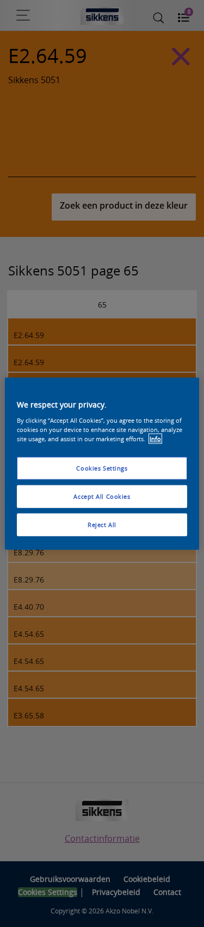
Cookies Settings (101, 468)
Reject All (102, 524)
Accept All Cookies (101, 496)
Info (155, 438)
